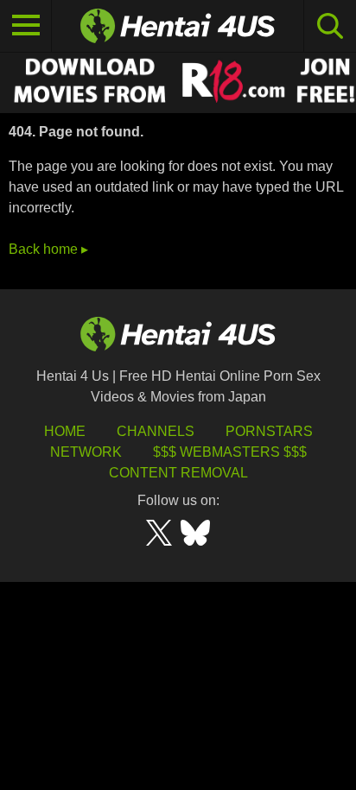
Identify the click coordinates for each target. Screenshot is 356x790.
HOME (65, 431)
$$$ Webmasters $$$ (230, 452)
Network (86, 452)
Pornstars (269, 431)
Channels (155, 431)
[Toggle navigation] (26, 26)
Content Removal (178, 472)
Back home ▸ (48, 249)
